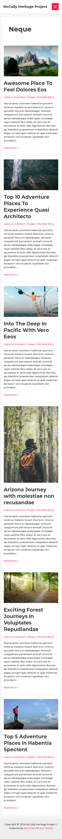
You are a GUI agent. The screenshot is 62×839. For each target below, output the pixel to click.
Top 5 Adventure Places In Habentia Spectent (28, 743)
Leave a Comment (14, 97)
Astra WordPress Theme (38, 828)
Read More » (11, 147)
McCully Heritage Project (25, 7)
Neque (31, 97)
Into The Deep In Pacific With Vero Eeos (26, 330)
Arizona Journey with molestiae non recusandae (29, 496)
